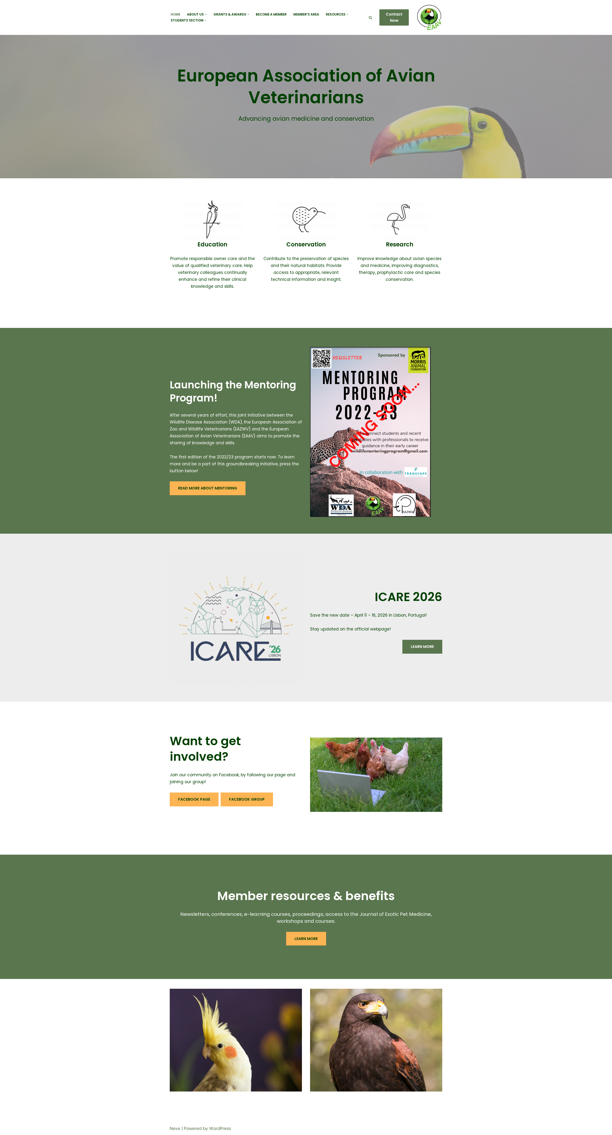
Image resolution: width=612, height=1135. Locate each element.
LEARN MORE (422, 646)
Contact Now (394, 17)
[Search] (370, 17)
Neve (175, 1128)
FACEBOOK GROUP (247, 799)
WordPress (220, 1128)
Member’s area (306, 14)
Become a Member (271, 14)
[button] (206, 14)
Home (175, 14)
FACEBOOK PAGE (194, 799)
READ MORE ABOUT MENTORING (207, 488)
